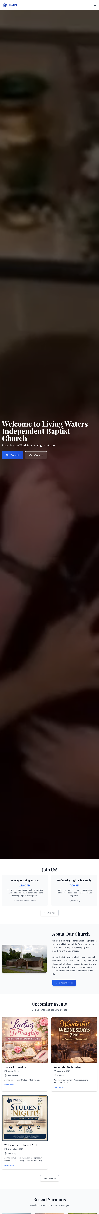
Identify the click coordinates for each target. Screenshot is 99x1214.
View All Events (49, 1178)
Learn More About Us (64, 983)
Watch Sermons (36, 455)
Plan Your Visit (12, 455)
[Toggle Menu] (94, 4)
